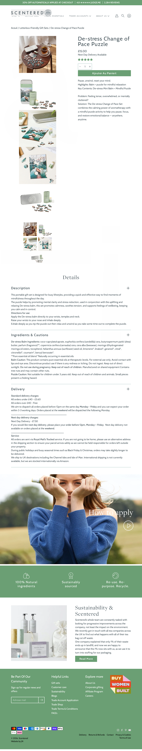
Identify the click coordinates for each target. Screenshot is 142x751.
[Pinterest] (126, 730)
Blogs (54, 695)
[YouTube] (129, 730)
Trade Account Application (64, 700)
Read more (86, 658)
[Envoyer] (41, 700)
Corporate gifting (94, 687)
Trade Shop (57, 704)
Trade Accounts (78, 16)
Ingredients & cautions (29, 335)
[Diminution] (80, 67)
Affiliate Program (94, 691)
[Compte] (117, 16)
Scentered (23, 738)
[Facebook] (122, 730)
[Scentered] (31, 12)
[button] (85, 59)
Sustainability (58, 691)
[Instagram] (118, 730)
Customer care (58, 687)
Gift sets (55, 682)
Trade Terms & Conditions (64, 708)
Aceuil (14, 27)
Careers (89, 695)
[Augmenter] (90, 67)
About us (101, 16)
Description (20, 288)
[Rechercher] (123, 16)
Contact (110, 735)
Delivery (18, 389)
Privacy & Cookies (123, 735)
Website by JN (17, 741)
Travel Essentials (54, 16)
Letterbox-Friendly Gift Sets (34, 27)
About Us (90, 682)
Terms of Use (125, 738)
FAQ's (54, 713)
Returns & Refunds (97, 735)
